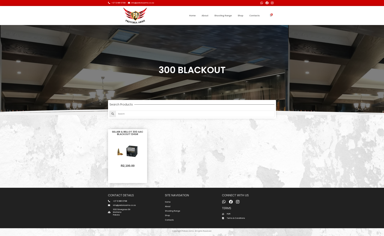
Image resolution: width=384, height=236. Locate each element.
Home (192, 15)
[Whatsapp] (261, 2)
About (205, 15)
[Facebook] (267, 2)
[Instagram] (272, 2)
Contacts (254, 15)
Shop (240, 15)
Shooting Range (223, 15)
